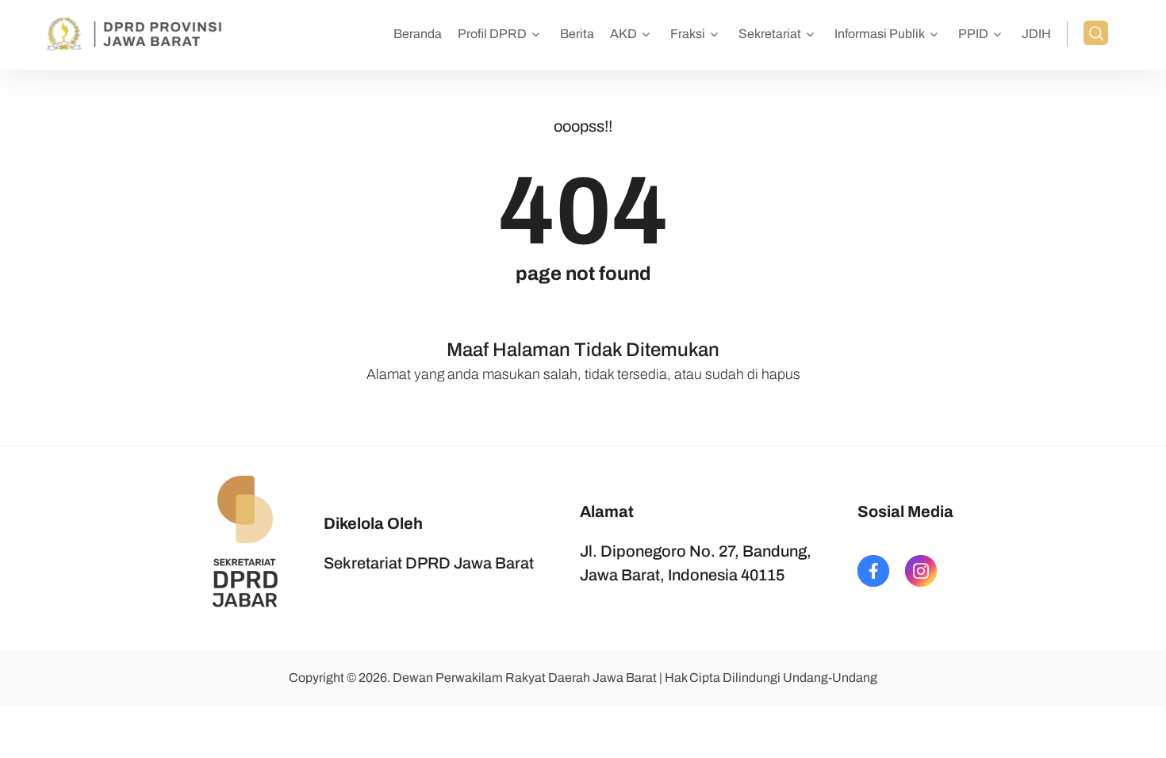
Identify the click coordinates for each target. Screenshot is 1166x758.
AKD (623, 33)
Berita (577, 33)
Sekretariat (769, 33)
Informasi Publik (879, 33)
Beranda (417, 33)
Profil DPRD (492, 33)
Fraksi (687, 33)
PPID (973, 33)
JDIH (1036, 33)
